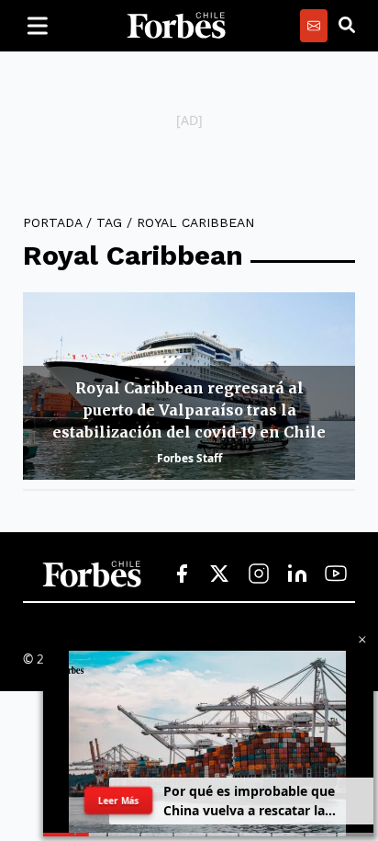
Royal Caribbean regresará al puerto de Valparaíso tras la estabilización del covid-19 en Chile (189, 410)
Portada (52, 222)
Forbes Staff (189, 458)
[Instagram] (259, 574)
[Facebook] (182, 574)
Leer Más (118, 800)
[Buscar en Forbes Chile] (347, 26)
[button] (362, 639)
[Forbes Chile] (176, 25)
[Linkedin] (297, 574)
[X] (220, 574)
